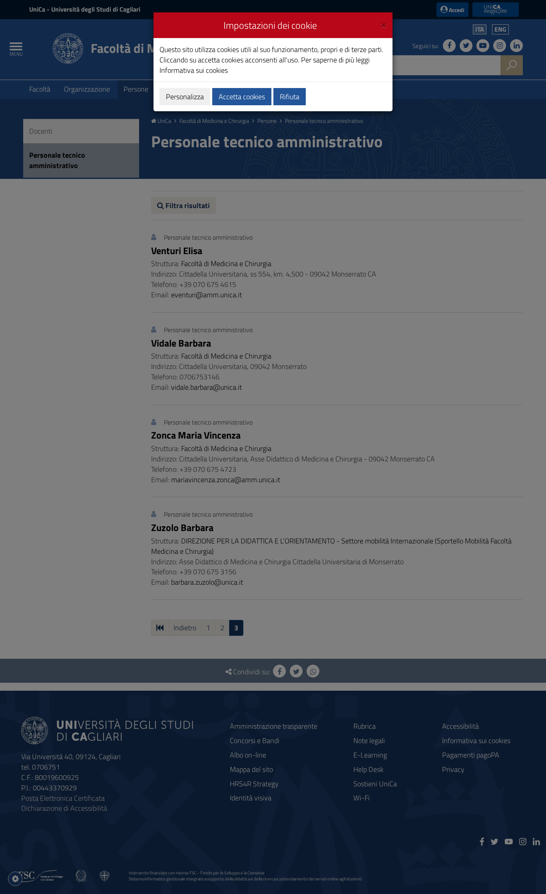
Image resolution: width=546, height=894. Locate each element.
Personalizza (185, 96)
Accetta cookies (242, 96)
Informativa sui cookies (193, 70)
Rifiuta (289, 96)
